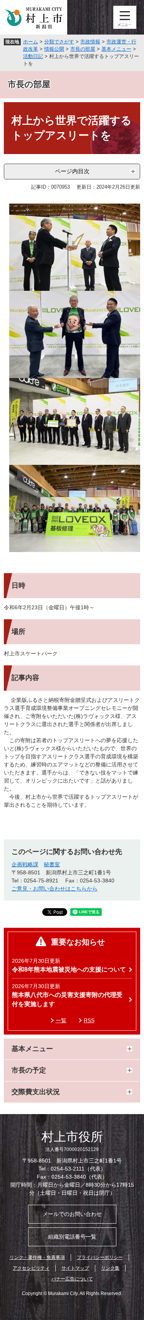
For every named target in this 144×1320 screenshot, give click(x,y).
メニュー (124, 17)
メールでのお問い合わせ (72, 1214)
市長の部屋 (82, 49)
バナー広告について (72, 1279)
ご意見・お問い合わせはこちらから (55, 889)
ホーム (30, 42)
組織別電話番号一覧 (72, 1237)
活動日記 (33, 56)
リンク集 (110, 1268)
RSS (89, 1020)
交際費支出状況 (36, 1092)
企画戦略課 (25, 864)
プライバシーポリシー (100, 1257)
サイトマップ (75, 1268)
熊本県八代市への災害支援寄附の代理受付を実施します (67, 999)
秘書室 (52, 864)
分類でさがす (59, 42)
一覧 (61, 1020)
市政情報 (90, 42)
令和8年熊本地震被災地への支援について (69, 969)
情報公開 (54, 49)
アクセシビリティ (31, 1268)
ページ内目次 (72, 171)
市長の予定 (29, 1070)
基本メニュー (116, 49)
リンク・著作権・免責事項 (37, 1257)
